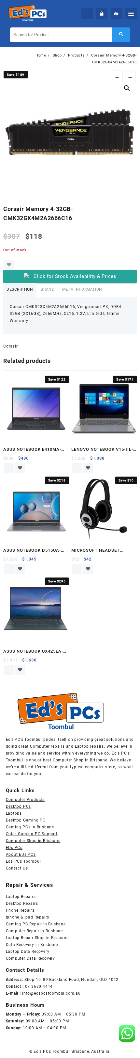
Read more (9, 468)
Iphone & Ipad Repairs (27, 917)
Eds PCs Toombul (23, 861)
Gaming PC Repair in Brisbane (36, 924)
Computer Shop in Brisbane (33, 840)
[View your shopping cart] (116, 13)
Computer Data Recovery (30, 958)
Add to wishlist (9, 265)
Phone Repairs (20, 910)
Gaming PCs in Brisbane (30, 827)
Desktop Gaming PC (26, 820)
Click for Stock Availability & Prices (75, 276)
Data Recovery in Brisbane (32, 944)
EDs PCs (14, 847)
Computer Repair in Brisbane (34, 931)
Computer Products (25, 799)
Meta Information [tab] (82, 289)
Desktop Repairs (22, 903)
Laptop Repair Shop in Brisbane (37, 938)
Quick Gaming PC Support (32, 834)
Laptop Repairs (21, 896)
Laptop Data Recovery (27, 951)
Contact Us (17, 868)
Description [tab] (20, 289)
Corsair (10, 346)
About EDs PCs (21, 854)
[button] (127, 88)
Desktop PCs (18, 806)
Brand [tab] (47, 289)
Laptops (14, 813)
